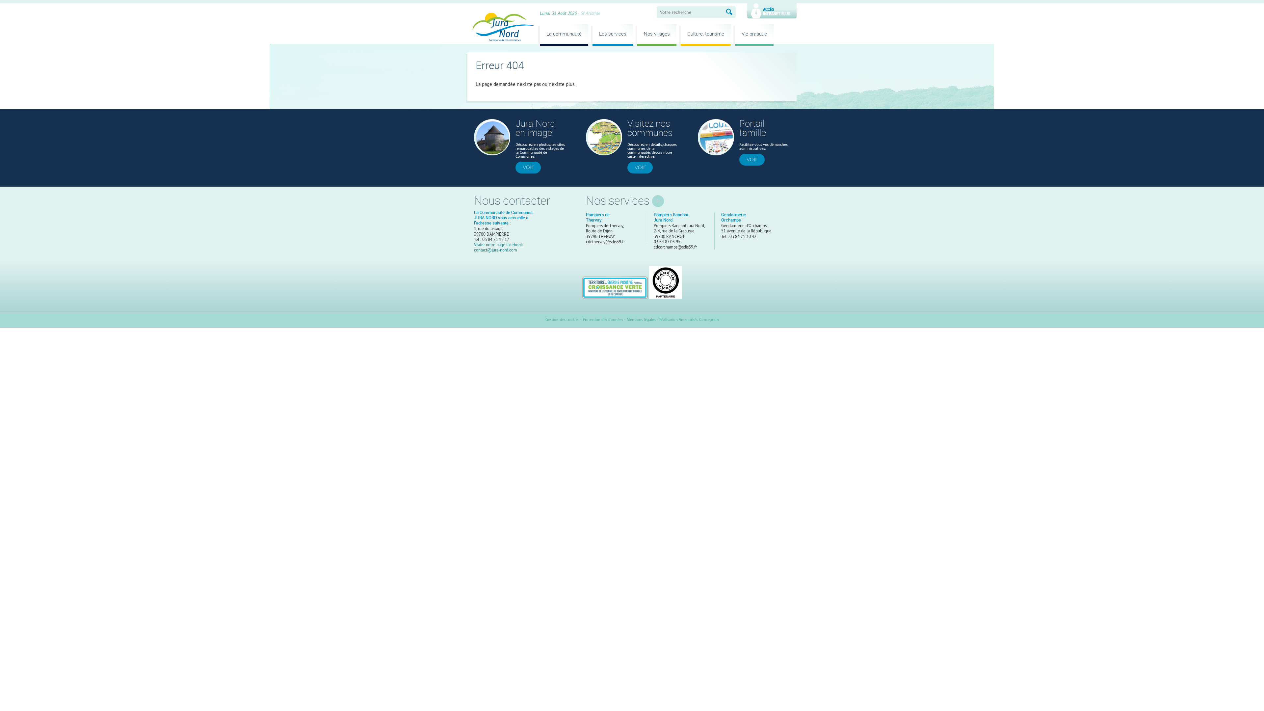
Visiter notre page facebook (498, 244)
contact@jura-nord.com (495, 249)
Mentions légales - (642, 320)
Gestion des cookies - (563, 320)
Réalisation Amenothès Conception (689, 320)
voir (528, 167)
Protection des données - (604, 320)
